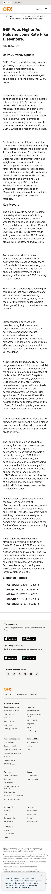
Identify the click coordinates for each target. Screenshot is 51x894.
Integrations (30, 724)
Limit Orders (8, 725)
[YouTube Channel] (31, 674)
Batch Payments (31, 720)
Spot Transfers (9, 721)
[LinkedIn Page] (14, 674)
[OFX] (7, 9)
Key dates (30, 818)
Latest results (31, 814)
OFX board (7, 830)
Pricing (28, 727)
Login (38, 9)
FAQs (12, 694)
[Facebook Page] (8, 674)
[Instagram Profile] (37, 674)
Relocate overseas (10, 792)
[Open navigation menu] (46, 9)
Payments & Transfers (11, 710)
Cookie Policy (24, 888)
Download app (8, 783)
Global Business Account (12, 707)
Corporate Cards (9, 714)
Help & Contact (22, 694)
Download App (31, 731)
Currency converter (10, 746)
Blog (28, 749)
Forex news (30, 746)
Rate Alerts (7, 757)
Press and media (32, 779)
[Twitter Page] (20, 674)
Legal (5, 814)
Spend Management (33, 710)
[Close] (41, 875)
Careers (6, 837)
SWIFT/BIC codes (9, 764)
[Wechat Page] (25, 674)
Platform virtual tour (10, 742)
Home (5, 16)
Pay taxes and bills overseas (13, 796)
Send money (8, 779)
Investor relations (32, 821)
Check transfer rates (11, 775)
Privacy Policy (9, 821)
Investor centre (32, 811)
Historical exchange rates (12, 753)
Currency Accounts (10, 729)
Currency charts (9, 760)
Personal (18, 2)
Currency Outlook (33, 742)
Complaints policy (10, 818)
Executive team (9, 834)
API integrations (32, 775)
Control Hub (30, 707)
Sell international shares (12, 799)
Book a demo (34, 694)
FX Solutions (8, 718)
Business (7, 2)
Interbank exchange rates (12, 749)
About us (7, 811)
